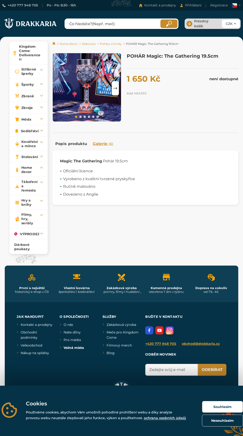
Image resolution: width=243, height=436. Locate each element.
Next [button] (115, 88)
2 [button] (80, 116)
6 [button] (97, 116)
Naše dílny (72, 332)
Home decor (69, 44)
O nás (68, 325)
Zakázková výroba (121, 325)
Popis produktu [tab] (71, 143)
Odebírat (212, 369)
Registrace (219, 5)
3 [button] (84, 116)
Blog (111, 353)
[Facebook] (149, 330)
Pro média (72, 340)
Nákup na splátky (35, 353)
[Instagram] (170, 330)
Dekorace (89, 44)
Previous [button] (58, 88)
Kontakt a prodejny (160, 5)
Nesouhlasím (222, 420)
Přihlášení (193, 5)
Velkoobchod (31, 345)
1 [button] (76, 116)
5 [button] (93, 116)
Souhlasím (222, 407)
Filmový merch (119, 345)
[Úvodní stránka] (54, 44)
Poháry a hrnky (111, 44)
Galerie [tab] (103, 143)
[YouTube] (159, 330)
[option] (87, 88)
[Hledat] (169, 23)
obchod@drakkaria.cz (201, 344)
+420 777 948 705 (23, 5)
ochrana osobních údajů (165, 418)
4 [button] (88, 116)
